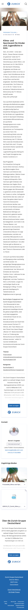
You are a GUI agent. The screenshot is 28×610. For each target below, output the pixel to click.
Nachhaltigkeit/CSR (9, 359)
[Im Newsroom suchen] (26, 4)
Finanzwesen (7, 354)
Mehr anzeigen (14, 405)
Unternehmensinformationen (12, 357)
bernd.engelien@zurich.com (14, 450)
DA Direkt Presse (14, 592)
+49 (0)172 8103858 (14, 452)
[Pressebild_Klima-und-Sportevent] (14, 475)
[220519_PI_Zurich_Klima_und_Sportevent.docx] (14, 497)
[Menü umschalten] (2, 4)
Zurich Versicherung (14, 589)
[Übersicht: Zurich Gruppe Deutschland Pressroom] (13, 4)
